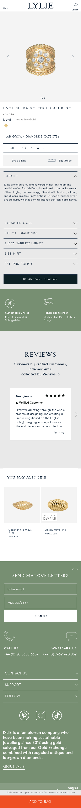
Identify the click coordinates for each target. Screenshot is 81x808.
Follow (12, 696)
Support (13, 685)
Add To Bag (40, 802)
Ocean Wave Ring (55, 529)
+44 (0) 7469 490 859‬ (60, 654)
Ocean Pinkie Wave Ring (20, 531)
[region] (40, 414)
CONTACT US (16, 673)
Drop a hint (18, 160)
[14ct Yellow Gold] (6, 125)
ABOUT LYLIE (14, 767)
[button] (76, 414)
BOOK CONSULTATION (40, 278)
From (14, 536)
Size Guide (65, 160)
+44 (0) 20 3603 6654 (21, 654)
